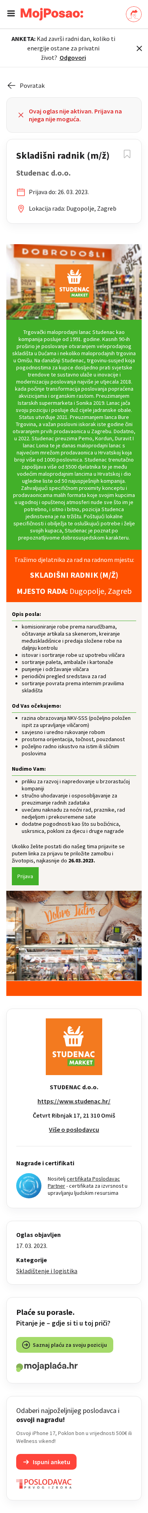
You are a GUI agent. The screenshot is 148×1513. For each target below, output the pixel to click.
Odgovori (73, 57)
